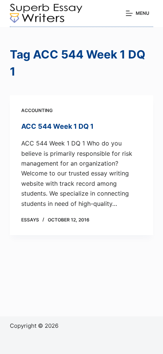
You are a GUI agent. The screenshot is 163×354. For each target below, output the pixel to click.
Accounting (37, 110)
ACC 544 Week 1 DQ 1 (57, 126)
